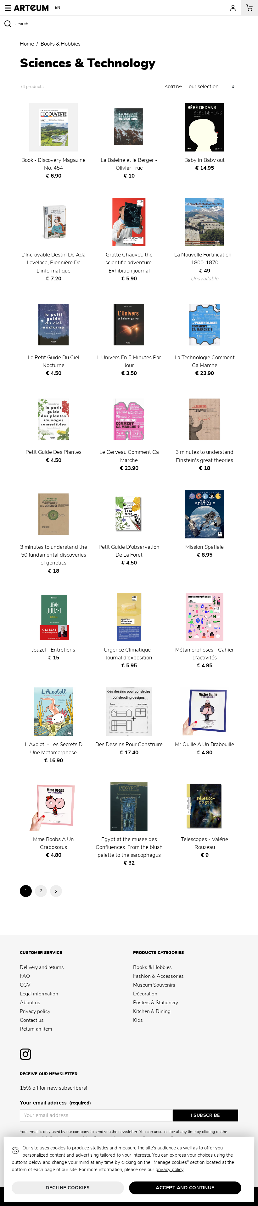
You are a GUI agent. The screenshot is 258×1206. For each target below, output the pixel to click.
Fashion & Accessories (158, 976)
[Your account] (232, 8)
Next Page (56, 891)
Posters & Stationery (155, 1002)
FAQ (25, 976)
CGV (25, 985)
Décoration (145, 993)
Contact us (32, 1020)
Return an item (36, 1029)
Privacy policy (35, 1011)
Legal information (39, 993)
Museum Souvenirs (154, 985)
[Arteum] (31, 6)
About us (30, 1002)
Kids (138, 1020)
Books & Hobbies (152, 967)
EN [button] (58, 8)
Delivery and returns (42, 967)
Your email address (55, 1102)
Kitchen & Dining (152, 1011)
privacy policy (169, 1169)
